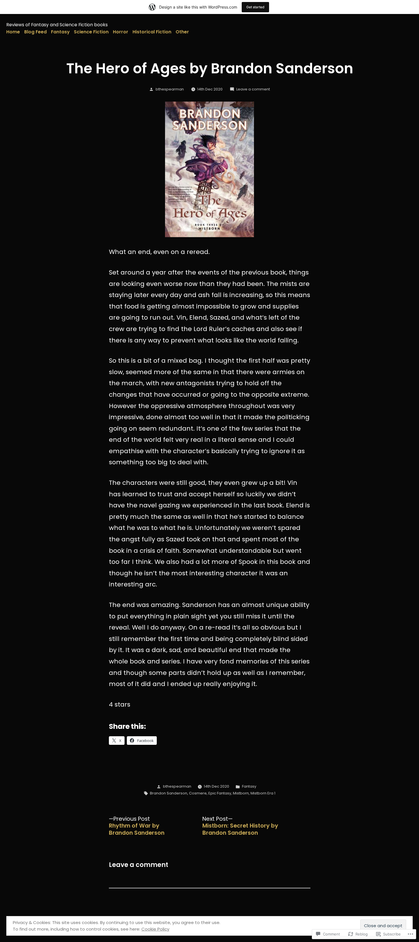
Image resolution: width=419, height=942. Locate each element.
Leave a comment (253, 89)
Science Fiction (91, 32)
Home (13, 32)
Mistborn (241, 793)
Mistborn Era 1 (263, 793)
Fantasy (60, 32)
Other (182, 32)
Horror (120, 32)
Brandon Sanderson (168, 793)
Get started (255, 7)
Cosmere (198, 793)
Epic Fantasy (219, 793)
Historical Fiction (152, 32)
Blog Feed (35, 32)
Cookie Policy (155, 929)
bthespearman (170, 89)
